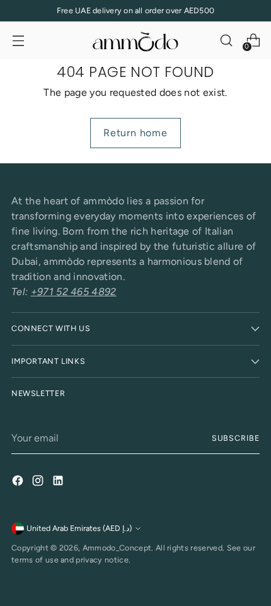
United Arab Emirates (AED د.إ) (79, 528)
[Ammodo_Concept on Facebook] (18, 482)
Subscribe (236, 438)
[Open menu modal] (18, 41)
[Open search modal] (226, 41)
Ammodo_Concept (117, 547)
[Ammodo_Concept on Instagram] (39, 482)
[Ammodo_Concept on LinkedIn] (59, 482)
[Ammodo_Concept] (135, 40)
